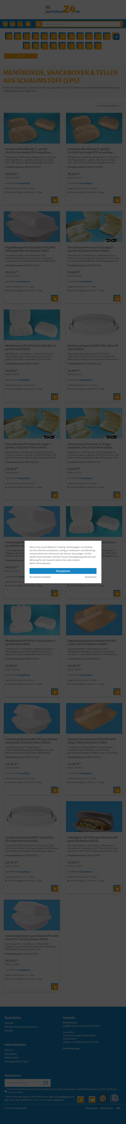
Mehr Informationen (40, 563)
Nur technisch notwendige (40, 577)
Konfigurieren (90, 577)
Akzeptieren (63, 571)
